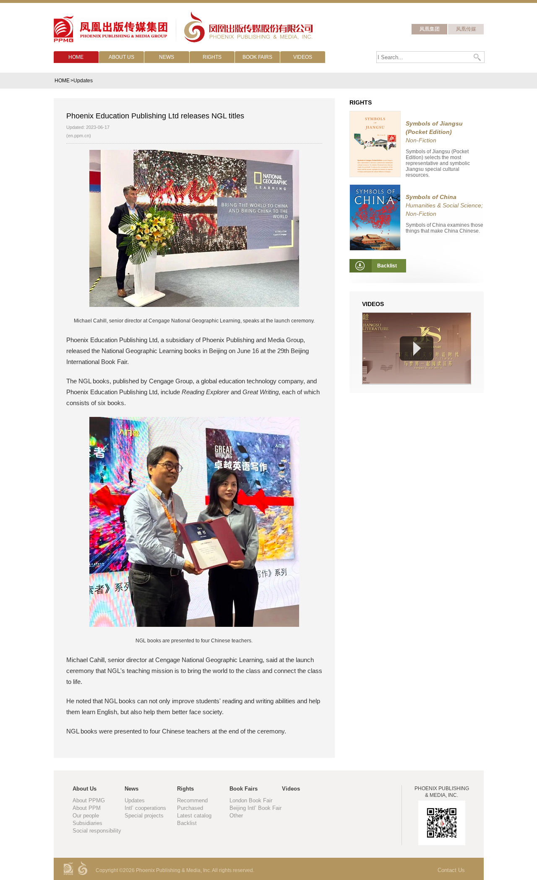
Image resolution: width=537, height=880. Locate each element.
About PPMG (89, 800)
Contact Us (451, 870)
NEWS (166, 57)
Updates (135, 800)
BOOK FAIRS (257, 57)
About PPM (87, 808)
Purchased (190, 808)
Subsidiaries (87, 823)
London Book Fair (250, 800)
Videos (291, 789)
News (131, 789)
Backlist (187, 823)
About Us (84, 789)
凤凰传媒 (466, 29)
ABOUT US (121, 57)
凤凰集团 (430, 29)
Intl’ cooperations (145, 808)
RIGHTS (212, 57)
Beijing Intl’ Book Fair (255, 808)
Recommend (192, 800)
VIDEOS (302, 57)
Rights (185, 789)
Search (477, 57)
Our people (86, 815)
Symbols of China (431, 197)
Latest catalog (194, 815)
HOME (75, 57)
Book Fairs (243, 789)
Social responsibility (97, 831)
